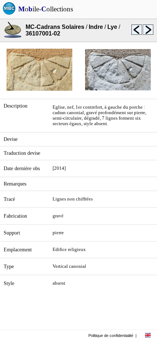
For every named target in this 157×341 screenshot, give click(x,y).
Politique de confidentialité (110, 335)
